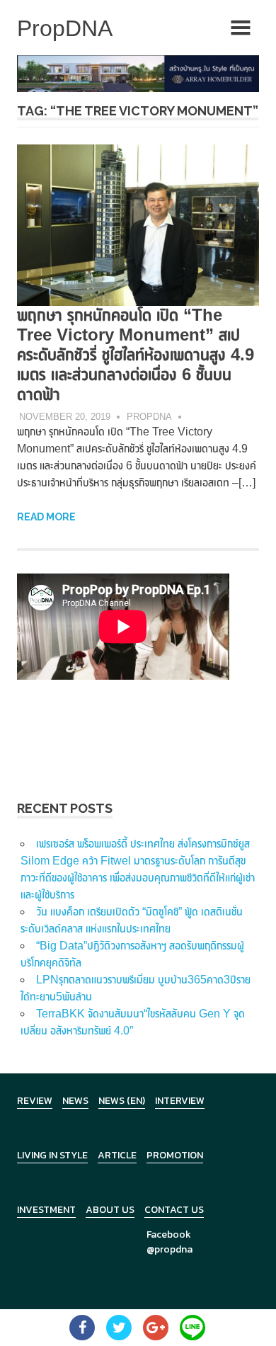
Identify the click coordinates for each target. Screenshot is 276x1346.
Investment (46, 1209)
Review (34, 1100)
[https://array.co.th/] (138, 73)
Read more (46, 517)
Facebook (168, 1234)
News (75, 1100)
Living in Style (52, 1155)
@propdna (169, 1249)
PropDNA (149, 416)
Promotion (174, 1155)
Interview (180, 1100)
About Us (110, 1209)
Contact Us (174, 1209)
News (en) (121, 1100)
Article (117, 1155)
